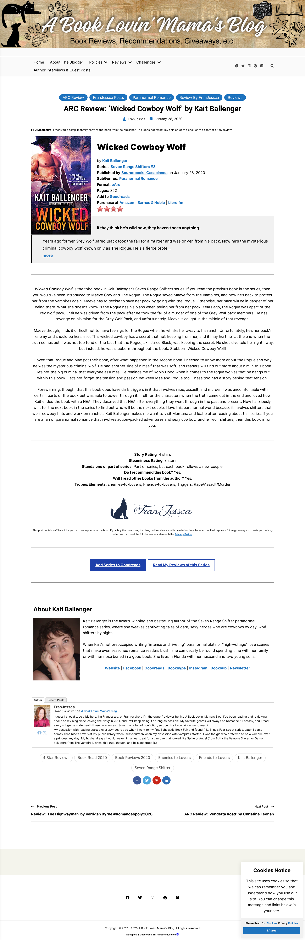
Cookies (272, 923)
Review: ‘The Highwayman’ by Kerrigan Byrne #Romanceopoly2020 (91, 814)
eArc (116, 184)
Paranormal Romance (152, 97)
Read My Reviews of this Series (181, 565)
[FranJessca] (42, 726)
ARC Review (73, 97)
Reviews (119, 62)
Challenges (146, 62)
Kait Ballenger (114, 160)
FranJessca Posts (108, 97)
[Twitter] (44, 732)
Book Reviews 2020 (132, 757)
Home (39, 62)
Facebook (132, 668)
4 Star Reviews (56, 757)
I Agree (272, 930)
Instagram (198, 668)
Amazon (127, 202)
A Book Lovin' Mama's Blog (99, 711)
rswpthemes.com (166, 934)
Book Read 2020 (92, 757)
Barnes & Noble (151, 202)
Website (112, 668)
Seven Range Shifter (153, 768)
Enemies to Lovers (174, 757)
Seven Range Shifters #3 (133, 166)
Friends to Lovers (214, 757)
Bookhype (177, 668)
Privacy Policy (183, 534)
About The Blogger (66, 62)
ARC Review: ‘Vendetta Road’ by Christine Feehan (229, 814)
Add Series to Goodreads (117, 565)
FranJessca (64, 707)
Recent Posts (56, 700)
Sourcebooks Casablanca (144, 172)
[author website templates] (178, 934)
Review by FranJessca (199, 97)
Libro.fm (175, 202)
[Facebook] (39, 732)
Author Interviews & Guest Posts (62, 70)
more (48, 255)
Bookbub (219, 668)
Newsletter (240, 668)
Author (37, 700)
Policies (95, 62)
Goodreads (120, 196)
